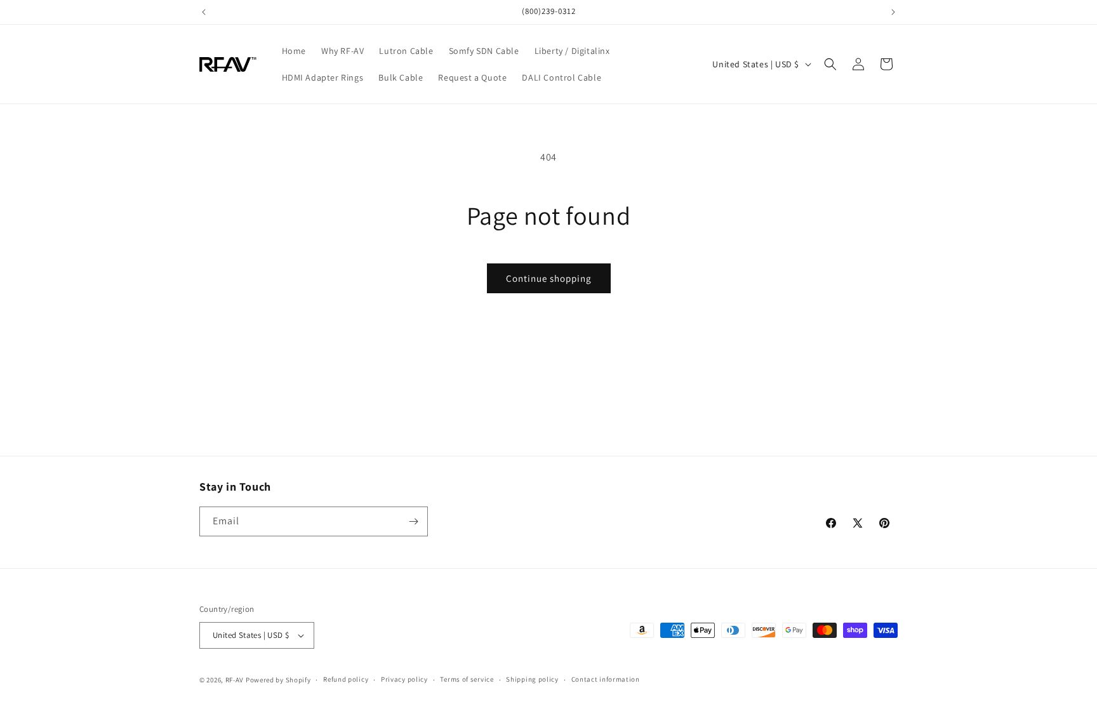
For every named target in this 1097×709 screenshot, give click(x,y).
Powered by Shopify (278, 679)
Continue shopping (549, 278)
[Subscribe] (413, 521)
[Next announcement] (893, 12)
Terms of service (466, 679)
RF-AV (234, 679)
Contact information (605, 679)
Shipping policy (532, 679)
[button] (830, 64)
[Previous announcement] (204, 12)
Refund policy (345, 679)
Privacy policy (404, 679)
